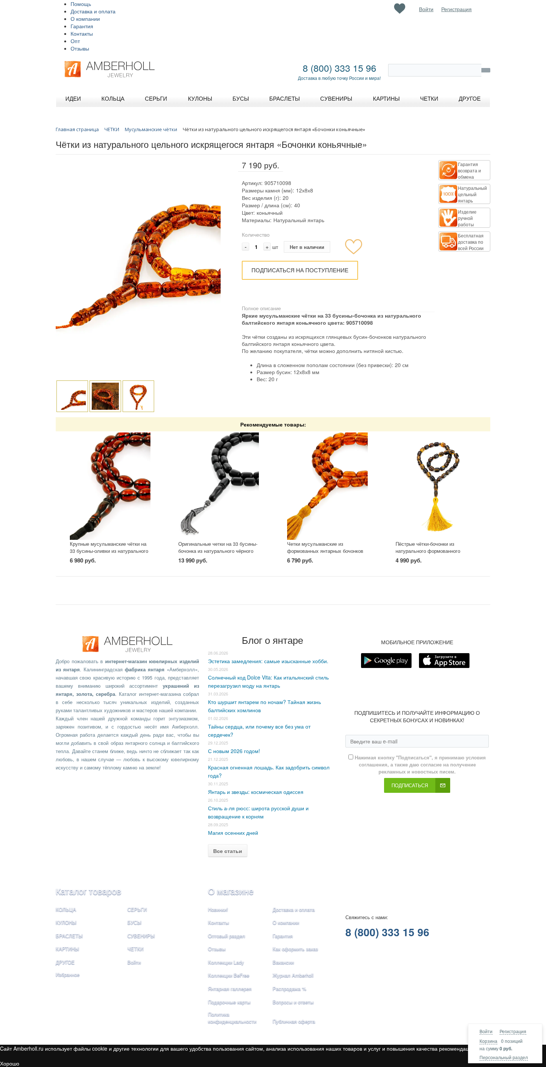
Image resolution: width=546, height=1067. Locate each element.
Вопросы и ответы (293, 1001)
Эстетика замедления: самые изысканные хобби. (268, 661)
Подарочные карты (229, 1001)
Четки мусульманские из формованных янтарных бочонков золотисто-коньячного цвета (325, 550)
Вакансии (283, 962)
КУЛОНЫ (66, 922)
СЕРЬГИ (137, 909)
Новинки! (218, 909)
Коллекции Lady (226, 962)
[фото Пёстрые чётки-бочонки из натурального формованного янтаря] (436, 486)
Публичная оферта (294, 1021)
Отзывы (80, 48)
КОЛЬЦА (66, 909)
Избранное (67, 974)
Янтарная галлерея (229, 988)
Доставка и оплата (93, 11)
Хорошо (9, 1063)
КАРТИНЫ (67, 948)
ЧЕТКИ (135, 948)
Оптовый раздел (226, 935)
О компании (85, 18)
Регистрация (513, 1031)
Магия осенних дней (233, 832)
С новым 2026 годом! (234, 751)
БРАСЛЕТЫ (69, 935)
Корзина (488, 1041)
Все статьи (227, 850)
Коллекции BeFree (228, 975)
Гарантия (82, 26)
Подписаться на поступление (299, 270)
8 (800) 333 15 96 (339, 67)
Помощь (81, 3)
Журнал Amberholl (293, 975)
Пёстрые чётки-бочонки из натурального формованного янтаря (428, 550)
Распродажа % (289, 988)
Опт (75, 41)
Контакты (82, 33)
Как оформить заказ (295, 948)
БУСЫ (134, 922)
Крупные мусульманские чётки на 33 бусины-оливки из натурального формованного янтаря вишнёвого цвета (109, 554)
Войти (486, 1031)
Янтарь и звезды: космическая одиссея (255, 791)
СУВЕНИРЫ (141, 935)
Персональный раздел (504, 1057)
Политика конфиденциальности (232, 1018)
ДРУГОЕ (65, 962)
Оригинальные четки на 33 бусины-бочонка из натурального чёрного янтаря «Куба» (217, 550)
